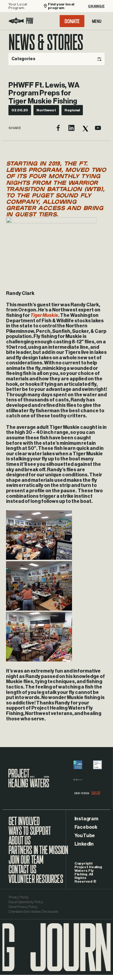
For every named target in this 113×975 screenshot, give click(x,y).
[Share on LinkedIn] (71, 128)
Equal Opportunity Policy (25, 902)
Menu (97, 21)
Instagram (86, 819)
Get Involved (23, 824)
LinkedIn (84, 844)
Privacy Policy (18, 897)
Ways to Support (29, 834)
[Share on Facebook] (58, 128)
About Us (19, 843)
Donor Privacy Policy (23, 906)
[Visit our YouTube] (98, 128)
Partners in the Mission (38, 853)
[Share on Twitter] (84, 128)
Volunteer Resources (35, 882)
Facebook (85, 827)
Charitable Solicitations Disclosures (33, 911)
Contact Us (22, 872)
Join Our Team (26, 863)
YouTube (84, 836)
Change (96, 6)
